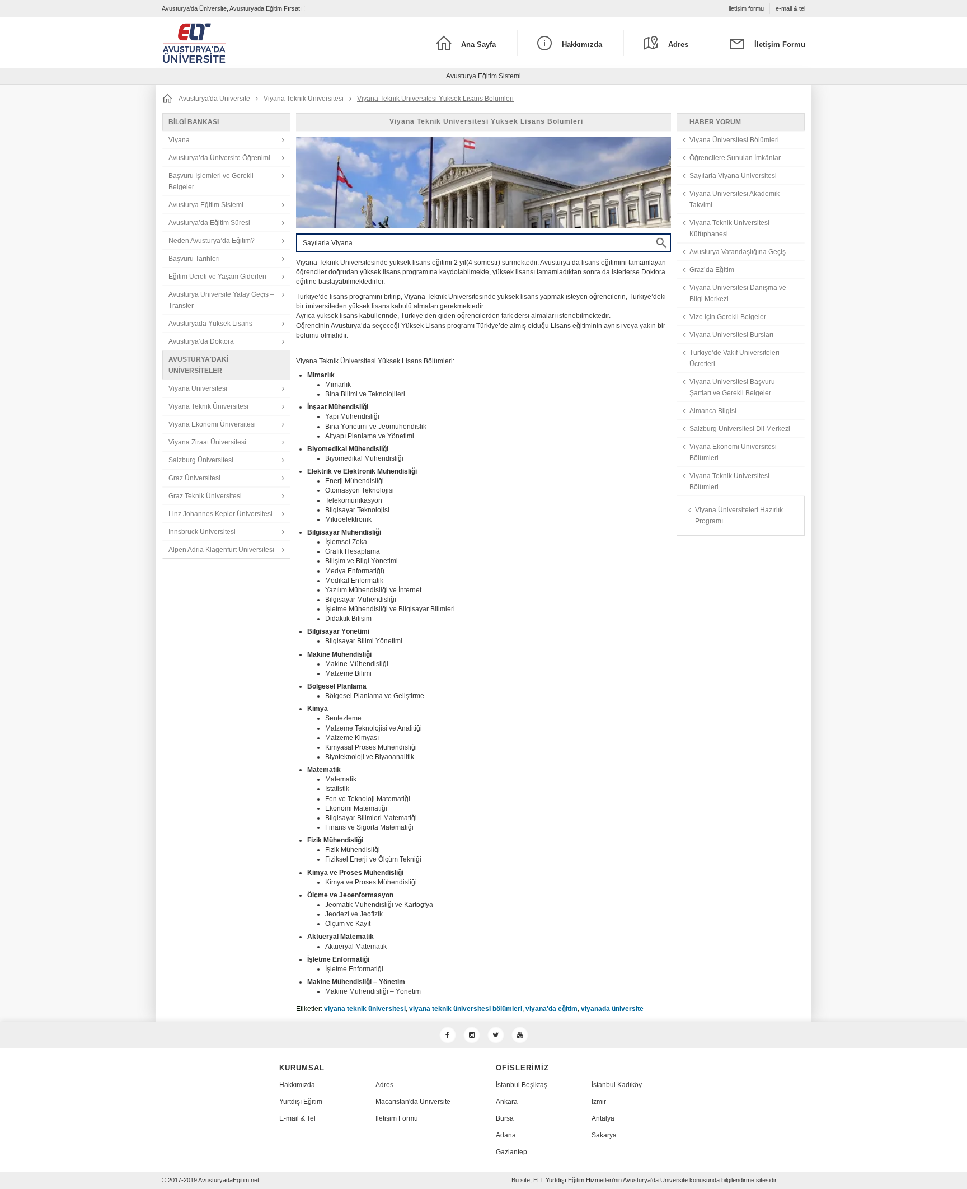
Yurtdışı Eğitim (300, 1102)
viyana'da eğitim (551, 1009)
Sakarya (604, 1135)
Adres (384, 1085)
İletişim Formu (396, 1118)
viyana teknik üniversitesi (365, 1009)
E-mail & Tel (297, 1118)
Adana (506, 1135)
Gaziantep (511, 1152)
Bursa (505, 1118)
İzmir (599, 1102)
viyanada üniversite (612, 1009)
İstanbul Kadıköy (617, 1085)
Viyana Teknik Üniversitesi (304, 98)
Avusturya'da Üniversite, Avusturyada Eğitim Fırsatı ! (233, 8)
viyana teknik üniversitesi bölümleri (465, 1009)
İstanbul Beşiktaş (521, 1085)
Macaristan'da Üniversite (412, 1102)
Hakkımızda (297, 1085)
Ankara (507, 1102)
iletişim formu (746, 8)
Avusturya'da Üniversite (214, 98)
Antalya (603, 1118)
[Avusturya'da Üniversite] (242, 42)
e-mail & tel (790, 8)
